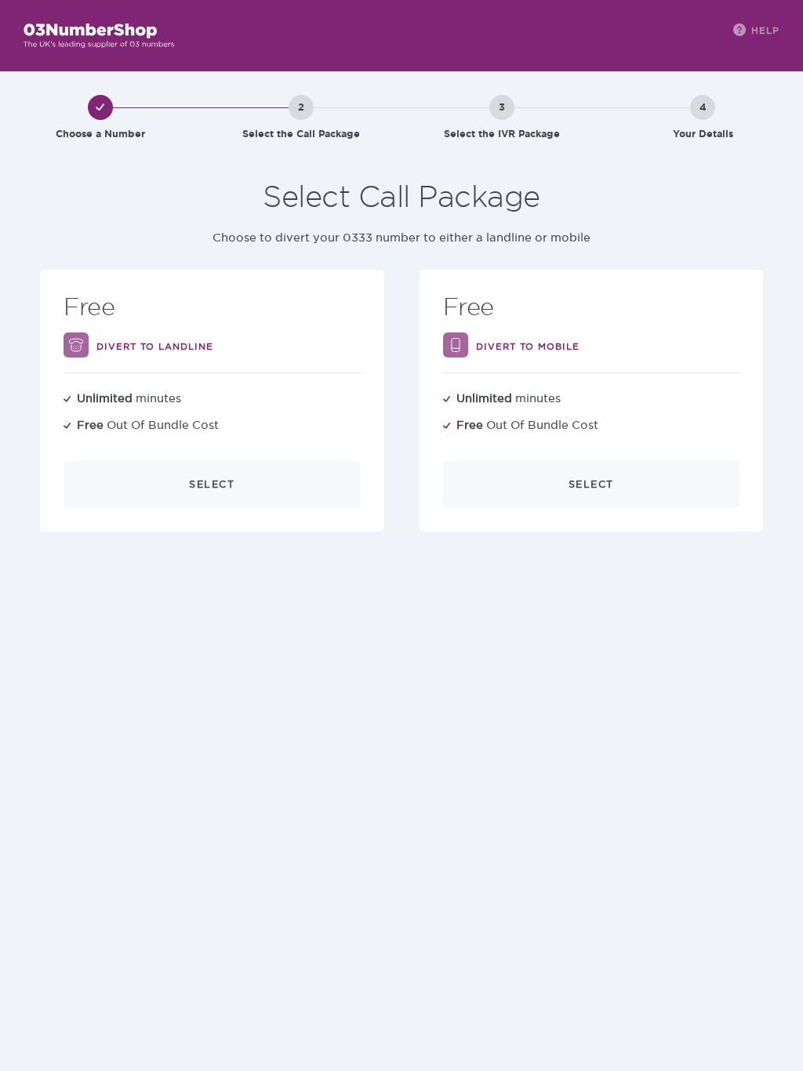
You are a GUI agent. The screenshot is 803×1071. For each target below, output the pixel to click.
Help (765, 30)
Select (211, 484)
